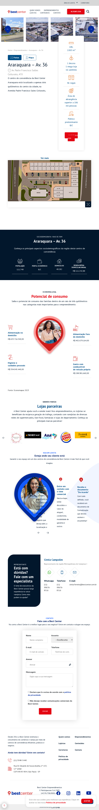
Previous (7, 29)
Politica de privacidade (56, 802)
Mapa (31, 57)
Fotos (16, 57)
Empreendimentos (51, 10)
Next (91, 29)
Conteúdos (45, 13)
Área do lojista (69, 3)
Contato (56, 13)
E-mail (29, 647)
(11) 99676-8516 (47, 587)
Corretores (85, 3)
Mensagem (31, 672)
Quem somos (35, 10)
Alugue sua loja (73, 136)
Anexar (29, 659)
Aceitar (87, 801)
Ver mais (45, 158)
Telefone (55, 647)
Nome (28, 635)
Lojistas (33, 13)
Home (10, 50)
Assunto (55, 635)
